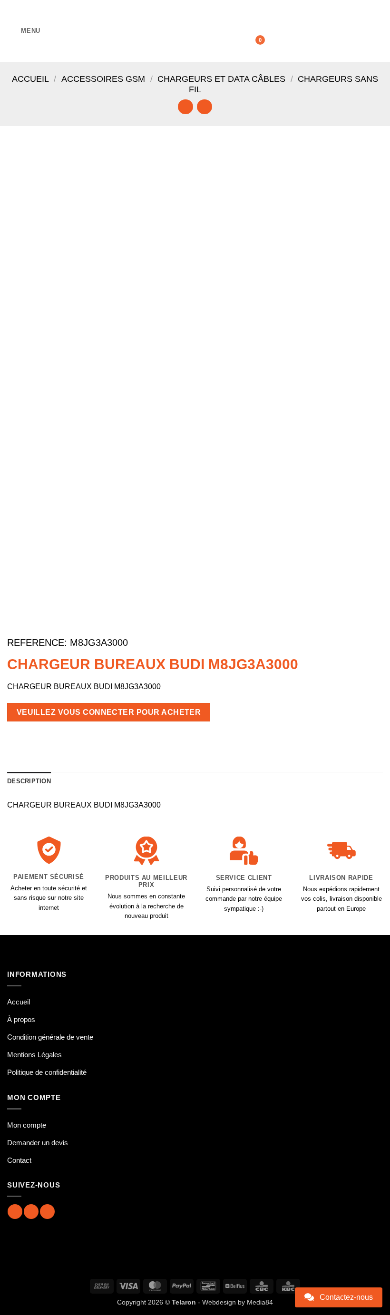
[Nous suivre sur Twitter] (47, 1211)
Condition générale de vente (50, 1037)
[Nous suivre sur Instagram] (31, 1211)
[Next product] (185, 106)
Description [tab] (29, 781)
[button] (23, 30)
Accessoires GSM (103, 79)
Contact (19, 1160)
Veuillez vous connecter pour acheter (109, 712)
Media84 (260, 1302)
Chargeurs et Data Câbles (221, 79)
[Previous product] (204, 106)
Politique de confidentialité (47, 1072)
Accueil (30, 79)
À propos (21, 1019)
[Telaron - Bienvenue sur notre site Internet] (195, 31)
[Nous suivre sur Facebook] (15, 1211)
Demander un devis (37, 1143)
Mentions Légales (34, 1055)
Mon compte (26, 1125)
